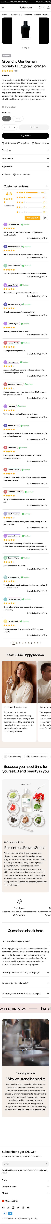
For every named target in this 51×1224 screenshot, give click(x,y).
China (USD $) (11, 1201)
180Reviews (9, 205)
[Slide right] (29, 48)
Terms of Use (33, 1170)
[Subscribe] (46, 1163)
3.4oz (20, 119)
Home (4, 14)
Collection (15, 14)
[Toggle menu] (2, 7)
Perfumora (25, 7)
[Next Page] (40, 643)
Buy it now (25, 135)
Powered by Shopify (29, 1218)
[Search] (40, 7)
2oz (8, 119)
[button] (11, 643)
